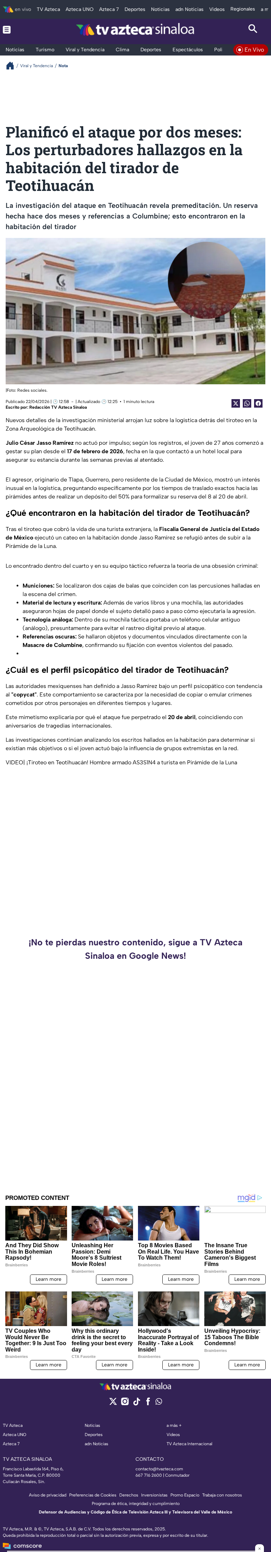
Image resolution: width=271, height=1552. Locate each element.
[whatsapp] (158, 1403)
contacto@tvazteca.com (159, 1468)
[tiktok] (136, 1403)
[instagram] (124, 1403)
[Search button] (253, 30)
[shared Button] (247, 403)
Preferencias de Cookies (92, 1495)
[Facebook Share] (258, 403)
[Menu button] (18, 30)
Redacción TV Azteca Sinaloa (58, 407)
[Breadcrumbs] (13, 65)
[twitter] (113, 1403)
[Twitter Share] (235, 403)
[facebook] (148, 1403)
